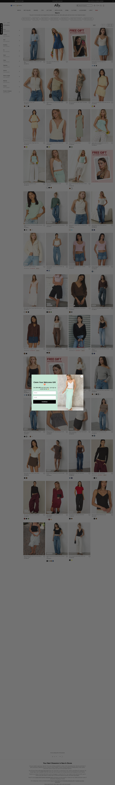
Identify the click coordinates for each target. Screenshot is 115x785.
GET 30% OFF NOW (1, 28)
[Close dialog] (82, 376)
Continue (44, 402)
